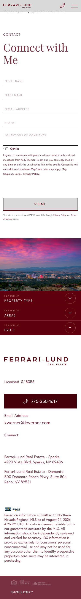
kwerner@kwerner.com (27, 422)
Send (40, 204)
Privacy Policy (31, 174)
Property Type (18, 301)
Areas (10, 315)
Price (9, 330)
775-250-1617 (44, 401)
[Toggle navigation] (74, 6)
